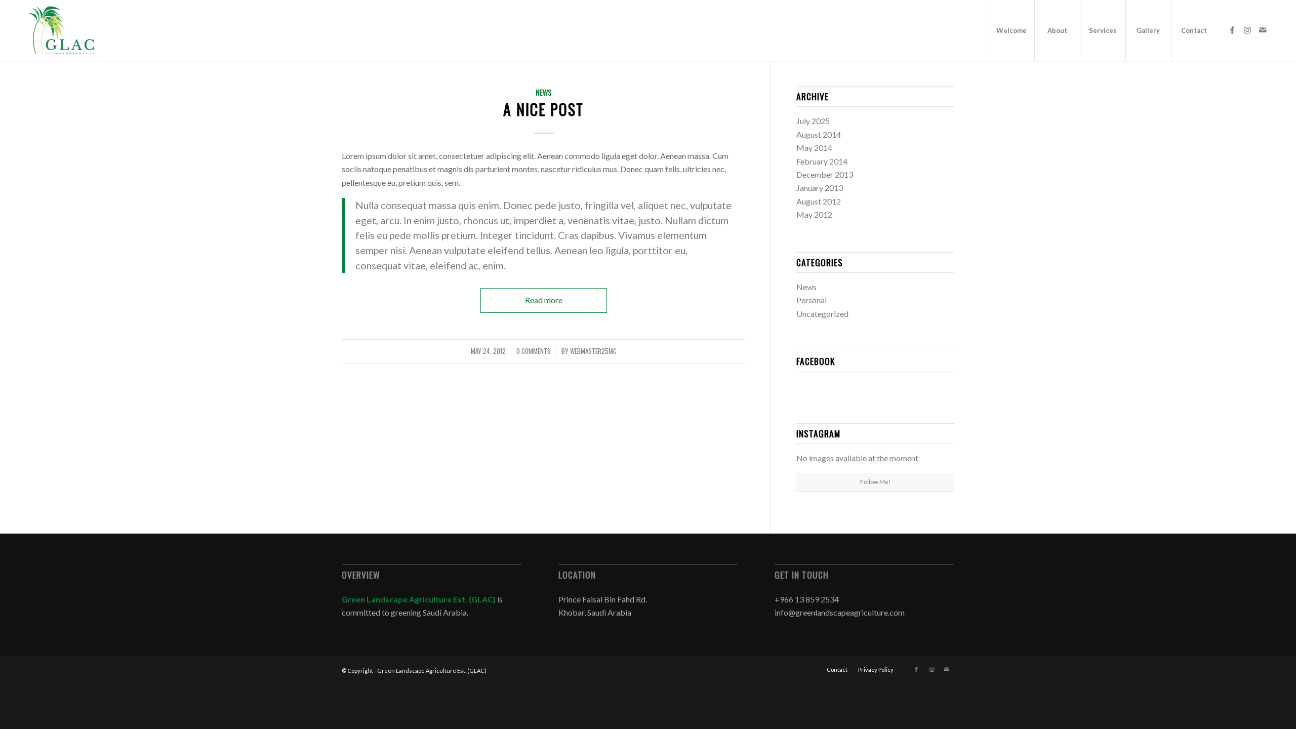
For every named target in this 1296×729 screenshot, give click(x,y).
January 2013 (819, 187)
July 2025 (813, 121)
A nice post (543, 109)
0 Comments (533, 351)
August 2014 (818, 134)
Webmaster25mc (593, 351)
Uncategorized (822, 313)
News (544, 92)
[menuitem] (1011, 30)
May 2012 (814, 214)
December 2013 (824, 174)
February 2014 (821, 161)
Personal (811, 300)
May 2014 (814, 147)
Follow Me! (875, 481)
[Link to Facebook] (1232, 29)
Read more (543, 300)
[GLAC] (61, 30)
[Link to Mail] (1262, 29)
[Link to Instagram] (1247, 29)
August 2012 (818, 201)
